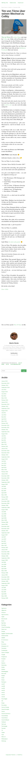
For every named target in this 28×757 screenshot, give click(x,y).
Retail (2, 703)
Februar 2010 (4, 471)
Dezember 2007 (5, 526)
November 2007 (5, 528)
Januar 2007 (4, 549)
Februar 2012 (4, 423)
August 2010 (4, 459)
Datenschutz (13, 2)
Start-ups (3, 724)
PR (2, 701)
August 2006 (4, 560)
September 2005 (5, 583)
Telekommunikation (15, 364)
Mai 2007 (3, 541)
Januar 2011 (4, 448)
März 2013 (4, 398)
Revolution (4, 705)
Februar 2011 (4, 446)
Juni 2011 (3, 438)
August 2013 (4, 391)
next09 (3, 688)
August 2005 (4, 585)
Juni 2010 (3, 463)
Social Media (4, 715)
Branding (3, 625)
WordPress (20, 754)
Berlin (2, 621)
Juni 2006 (3, 564)
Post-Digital (4, 698)
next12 (3, 694)
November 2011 (5, 427)
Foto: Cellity (4, 289)
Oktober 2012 (4, 406)
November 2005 (5, 579)
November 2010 (5, 452)
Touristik (3, 728)
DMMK (3, 637)
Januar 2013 (4, 402)
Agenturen (3, 608)
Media (2, 667)
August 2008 (4, 509)
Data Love (3, 629)
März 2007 (4, 545)
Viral (2, 734)
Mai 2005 (3, 591)
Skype (7, 364)
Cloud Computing (5, 627)
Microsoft (3, 673)
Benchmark (4, 618)
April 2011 (3, 442)
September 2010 (5, 457)
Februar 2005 (4, 598)
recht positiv (17, 242)
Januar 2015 (4, 381)
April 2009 (3, 492)
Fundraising (4, 650)
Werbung (3, 741)
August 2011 (4, 433)
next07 (3, 684)
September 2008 (5, 507)
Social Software (5, 720)
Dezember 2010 (5, 450)
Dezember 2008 (5, 501)
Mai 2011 (3, 440)
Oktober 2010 (4, 454)
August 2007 (4, 535)
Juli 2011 (3, 436)
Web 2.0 (3, 736)
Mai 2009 (3, 490)
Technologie (4, 726)
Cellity (5, 39)
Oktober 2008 (4, 505)
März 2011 (4, 444)
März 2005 (4, 596)
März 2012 (4, 421)
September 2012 (5, 408)
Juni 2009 (3, 488)
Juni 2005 (3, 589)
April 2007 (3, 543)
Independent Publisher (10, 754)
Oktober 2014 (4, 385)
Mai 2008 (3, 516)
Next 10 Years (18, 325)
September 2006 (5, 558)
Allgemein (3, 610)
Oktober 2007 (4, 530)
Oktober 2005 (4, 581)
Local (2, 661)
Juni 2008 (3, 513)
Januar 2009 (4, 499)
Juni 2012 (3, 414)
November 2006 (5, 553)
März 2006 (4, 570)
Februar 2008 (4, 522)
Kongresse (4, 656)
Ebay (2, 642)
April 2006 (3, 568)
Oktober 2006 (4, 556)
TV (2, 730)
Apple (2, 616)
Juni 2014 (3, 389)
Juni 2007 (3, 539)
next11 (3, 692)
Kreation (3, 658)
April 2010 (3, 467)
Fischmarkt (4, 50)
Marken (3, 663)
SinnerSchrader (5, 709)
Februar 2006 (4, 572)
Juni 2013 (3, 393)
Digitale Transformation (7, 633)
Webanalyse (4, 738)
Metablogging (4, 671)
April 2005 (3, 594)
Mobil (2, 364)
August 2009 (4, 484)
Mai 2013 (3, 396)
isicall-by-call (7, 105)
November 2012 (5, 404)
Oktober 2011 (4, 429)
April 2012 (3, 419)
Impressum (20, 2)
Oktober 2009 (4, 480)
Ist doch (11, 242)
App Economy (4, 614)
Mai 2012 (3, 417)
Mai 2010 (3, 465)
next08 (3, 686)
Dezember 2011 (5, 425)
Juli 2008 (3, 511)
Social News (4, 717)
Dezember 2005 (5, 577)
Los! (24, 371)
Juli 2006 (3, 562)
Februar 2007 (4, 547)
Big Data (3, 623)
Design (3, 631)
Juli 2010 (3, 461)
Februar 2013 (4, 400)
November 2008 (5, 503)
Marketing (3, 665)
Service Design (5, 707)
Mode (2, 677)
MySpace (3, 682)
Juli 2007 (3, 537)
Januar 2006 (4, 575)
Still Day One (4, 2)
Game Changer (5, 652)
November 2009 (5, 478)
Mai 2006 (3, 566)
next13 (3, 696)
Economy (3, 644)
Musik (2, 679)
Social (2, 711)
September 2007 (5, 532)
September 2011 (5, 431)
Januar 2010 (4, 473)
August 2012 (4, 410)
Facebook (3, 648)
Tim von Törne (5, 37)
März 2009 (4, 495)
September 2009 (5, 482)
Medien (3, 669)
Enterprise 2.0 (4, 646)
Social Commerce (5, 713)
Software (3, 722)
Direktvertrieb (4, 635)
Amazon (3, 612)
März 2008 (4, 520)
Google (3, 654)
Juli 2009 (3, 486)
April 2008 (3, 518)
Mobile (10, 7)
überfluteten (22, 48)
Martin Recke (4, 7)
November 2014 (5, 383)
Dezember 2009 (5, 476)
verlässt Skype (17, 37)
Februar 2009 (4, 497)
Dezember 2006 (5, 551)
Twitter (3, 732)
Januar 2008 (4, 524)
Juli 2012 (3, 412)
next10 (3, 690)
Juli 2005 (3, 587)
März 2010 (4, 469)
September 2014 (5, 387)
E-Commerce (4, 639)
